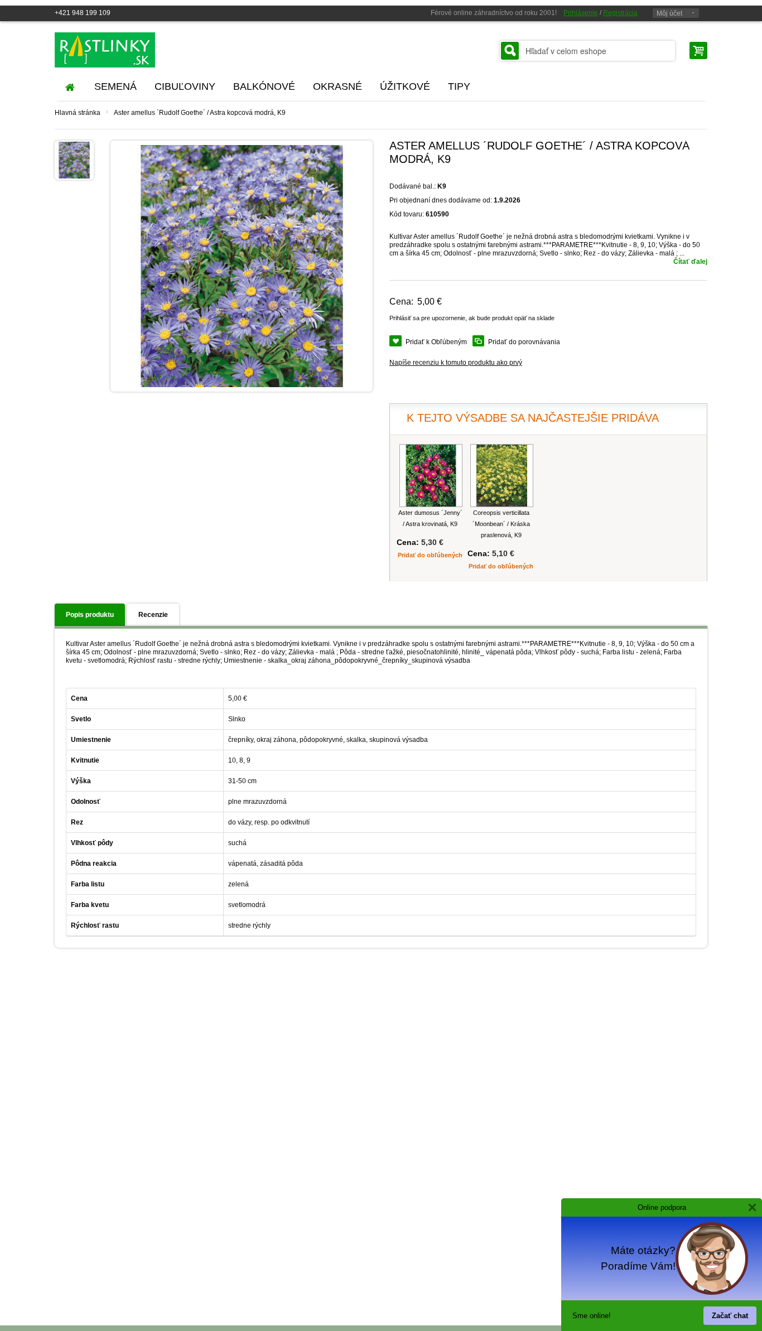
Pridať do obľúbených (430, 555)
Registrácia (620, 13)
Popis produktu (90, 615)
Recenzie (153, 615)
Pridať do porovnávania (524, 342)
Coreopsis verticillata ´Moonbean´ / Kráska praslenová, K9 (501, 523)
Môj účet (669, 13)
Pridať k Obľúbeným (436, 342)
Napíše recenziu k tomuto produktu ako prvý (455, 362)
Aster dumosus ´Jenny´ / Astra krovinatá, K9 (430, 518)
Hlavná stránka (77, 113)
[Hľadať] (510, 51)
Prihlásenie (580, 13)
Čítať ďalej (690, 262)
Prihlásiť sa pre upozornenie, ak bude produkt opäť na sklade (471, 318)
